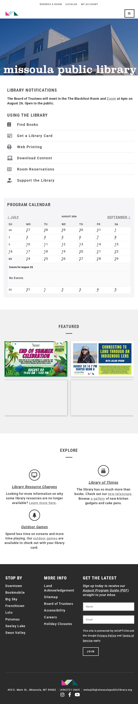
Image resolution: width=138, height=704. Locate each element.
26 (64, 258)
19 (64, 251)
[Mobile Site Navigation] (129, 13)
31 (99, 230)
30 (81, 230)
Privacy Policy (106, 635)
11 (46, 244)
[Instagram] (62, 694)
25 (46, 258)
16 (11, 251)
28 (46, 230)
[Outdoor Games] (34, 515)
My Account (89, 4)
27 (28, 230)
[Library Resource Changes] (34, 475)
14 (99, 244)
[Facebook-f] (70, 694)
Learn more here (42, 503)
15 (117, 244)
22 (117, 251)
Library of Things (103, 482)
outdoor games (45, 538)
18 (46, 251)
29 (64, 230)
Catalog (71, 4)
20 (81, 251)
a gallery (98, 498)
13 (81, 244)
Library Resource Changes (34, 487)
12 (64, 244)
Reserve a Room (51, 4)
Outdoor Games (34, 527)
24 (28, 258)
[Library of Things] (103, 470)
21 (99, 251)
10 (28, 244)
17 (28, 251)
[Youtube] (77, 694)
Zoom (111, 98)
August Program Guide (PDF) (106, 590)
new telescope (120, 494)
